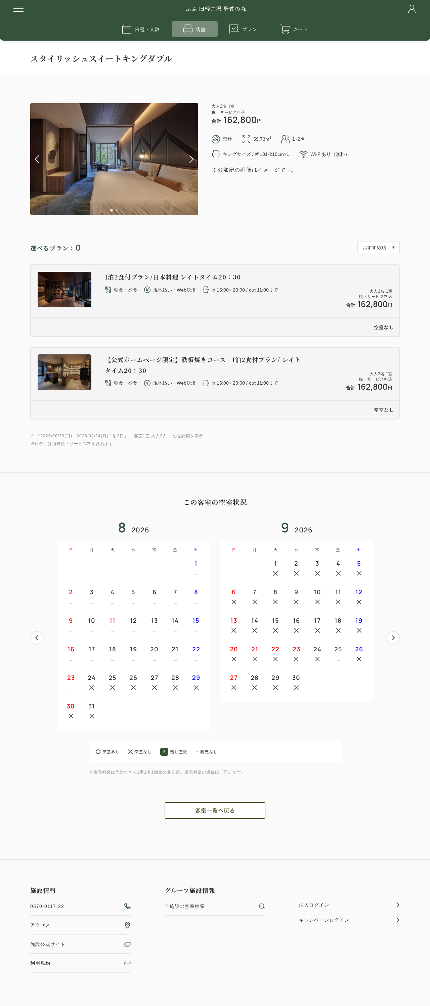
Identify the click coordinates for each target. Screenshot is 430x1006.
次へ (393, 638)
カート (300, 29)
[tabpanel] (114, 159)
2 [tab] (117, 210)
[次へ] (393, 638)
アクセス (40, 925)
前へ (37, 638)
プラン (249, 29)
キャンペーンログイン (324, 920)
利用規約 (40, 963)
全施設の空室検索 (185, 906)
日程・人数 (147, 29)
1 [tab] (111, 210)
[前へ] (37, 638)
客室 (201, 29)
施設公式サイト (48, 944)
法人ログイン (314, 905)
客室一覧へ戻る (215, 810)
